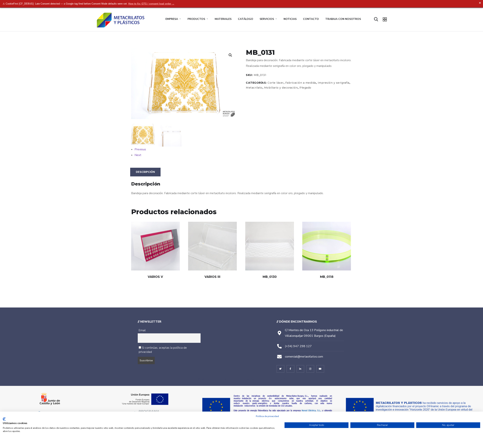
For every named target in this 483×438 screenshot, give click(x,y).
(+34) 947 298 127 (298, 346)
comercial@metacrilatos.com (304, 357)
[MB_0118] (326, 246)
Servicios (267, 19)
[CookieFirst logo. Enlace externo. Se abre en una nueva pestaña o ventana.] (4, 419)
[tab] (145, 172)
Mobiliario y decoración (281, 87)
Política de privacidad (267, 416)
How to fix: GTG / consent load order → (151, 3)
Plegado (305, 87)
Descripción (145, 172)
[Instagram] (310, 369)
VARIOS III (212, 277)
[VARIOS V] (155, 246)
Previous (140, 149)
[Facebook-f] (290, 369)
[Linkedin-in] (300, 369)
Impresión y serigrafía (333, 82)
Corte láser (276, 82)
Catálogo (245, 19)
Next (138, 155)
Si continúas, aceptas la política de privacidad (163, 350)
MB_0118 (326, 277)
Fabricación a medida (300, 82)
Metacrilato (254, 87)
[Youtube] (320, 369)
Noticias (290, 19)
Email (142, 330)
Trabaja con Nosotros (343, 19)
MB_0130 (270, 277)
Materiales (223, 19)
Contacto (311, 19)
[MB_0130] (269, 246)
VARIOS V (155, 277)
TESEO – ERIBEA (274, 379)
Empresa (171, 19)
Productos (196, 19)
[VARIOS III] (212, 246)
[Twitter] (280, 369)
